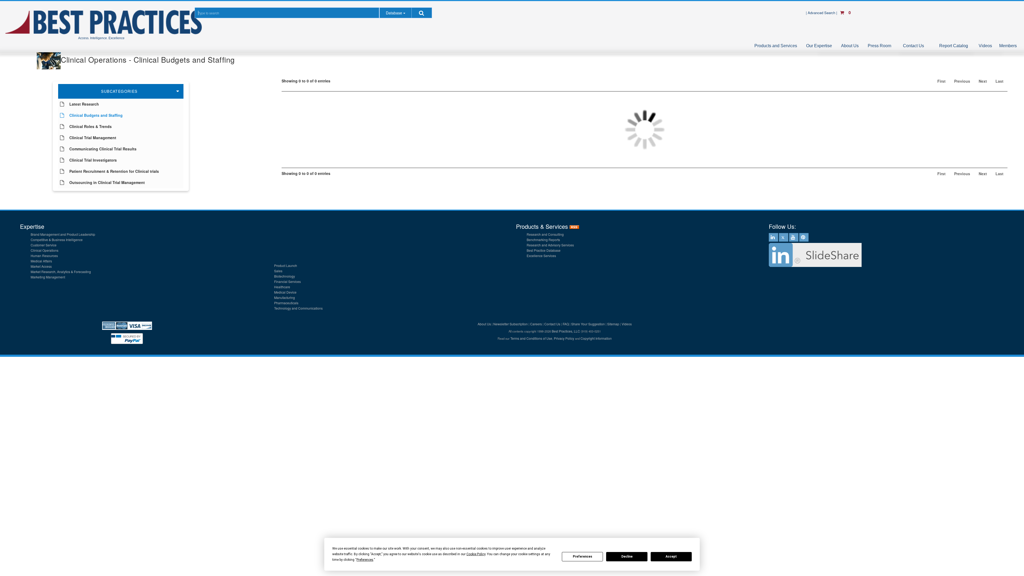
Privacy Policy (564, 338)
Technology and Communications (298, 308)
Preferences (582, 556)
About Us (850, 45)
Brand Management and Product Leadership (63, 234)
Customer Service (44, 245)
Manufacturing (284, 297)
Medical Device (285, 292)
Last (999, 81)
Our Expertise (819, 45)
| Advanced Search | (822, 12)
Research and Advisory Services (550, 245)
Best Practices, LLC (566, 331)
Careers (536, 324)
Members (1008, 45)
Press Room (879, 45)
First (941, 81)
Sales (278, 271)
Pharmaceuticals (286, 303)
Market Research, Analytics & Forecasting (61, 271)
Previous (962, 81)
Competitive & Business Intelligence (57, 239)
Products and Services (775, 45)
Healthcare (282, 287)
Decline (627, 556)
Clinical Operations (44, 250)
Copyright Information (596, 338)
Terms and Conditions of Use (531, 338)
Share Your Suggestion (588, 324)
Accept (671, 556)
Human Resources (44, 255)
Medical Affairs (41, 261)
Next (983, 81)
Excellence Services (541, 255)
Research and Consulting (545, 234)
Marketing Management (48, 277)
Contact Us (913, 45)
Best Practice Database (544, 250)
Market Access (41, 266)
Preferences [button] (365, 560)
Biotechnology (284, 276)
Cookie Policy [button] (475, 554)
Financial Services (287, 281)
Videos (985, 45)
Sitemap (613, 324)
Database (394, 12)
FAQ (566, 324)
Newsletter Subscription (510, 324)
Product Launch (285, 265)
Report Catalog (953, 45)
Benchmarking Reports (543, 239)
